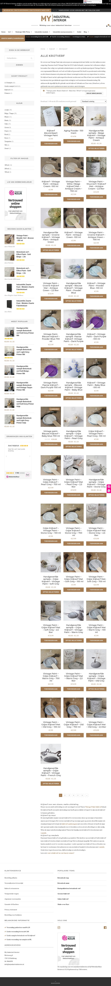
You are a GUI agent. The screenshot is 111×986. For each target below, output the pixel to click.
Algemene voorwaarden (13, 899)
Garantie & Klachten (12, 904)
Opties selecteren (96, 148)
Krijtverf (52, 49)
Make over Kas (63, 904)
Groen (7, 127)
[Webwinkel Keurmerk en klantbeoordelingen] (15, 204)
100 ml (7, 165)
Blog (85, 32)
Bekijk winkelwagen (94, 93)
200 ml (7, 168)
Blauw (7, 117)
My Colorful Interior (32, 38)
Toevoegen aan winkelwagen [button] (50, 144)
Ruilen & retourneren (12, 888)
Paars (6, 131)
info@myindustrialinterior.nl (14, 964)
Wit (6, 145)
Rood (6, 134)
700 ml (7, 172)
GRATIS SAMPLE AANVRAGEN (12, 38)
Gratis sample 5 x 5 (11, 86)
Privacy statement (11, 910)
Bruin (6, 120)
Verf (9, 32)
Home (3, 32)
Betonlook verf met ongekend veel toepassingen (81, 10)
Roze (6, 138)
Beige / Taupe (9, 113)
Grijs (6, 124)
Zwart (7, 148)
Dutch (89, 1)
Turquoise (8, 141)
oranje (7, 110)
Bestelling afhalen (11, 878)
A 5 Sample (8, 83)
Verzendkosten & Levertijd (14, 883)
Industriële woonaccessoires (62, 32)
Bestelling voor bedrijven (13, 915)
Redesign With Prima (23, 32)
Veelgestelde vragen (12, 894)
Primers (7, 93)
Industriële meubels (41, 32)
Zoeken (19, 65)
